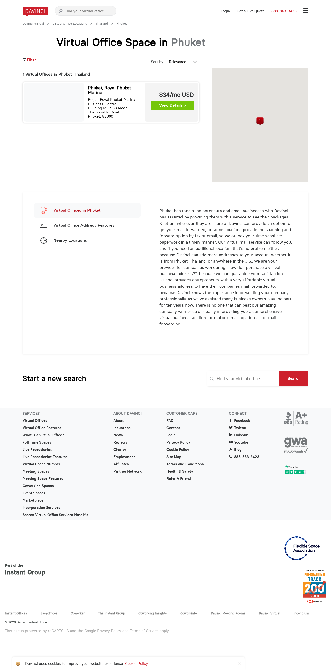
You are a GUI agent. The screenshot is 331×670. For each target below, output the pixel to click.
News (118, 435)
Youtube (241, 442)
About (118, 420)
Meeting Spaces (36, 471)
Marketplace (33, 500)
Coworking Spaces (38, 486)
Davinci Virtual (33, 23)
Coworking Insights (152, 613)
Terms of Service (144, 630)
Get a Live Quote (251, 11)
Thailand (101, 23)
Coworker (78, 613)
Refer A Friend (178, 478)
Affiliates (121, 464)
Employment (124, 457)
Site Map (173, 457)
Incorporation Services (41, 507)
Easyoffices (48, 613)
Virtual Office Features (42, 428)
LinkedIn (241, 435)
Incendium (301, 613)
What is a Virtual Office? (43, 435)
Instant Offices (16, 613)
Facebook (242, 420)
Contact (173, 428)
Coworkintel (188, 613)
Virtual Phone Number (41, 464)
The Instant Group (111, 613)
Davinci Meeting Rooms (228, 613)
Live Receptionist (37, 449)
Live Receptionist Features (45, 457)
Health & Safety (179, 471)
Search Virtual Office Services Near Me (55, 515)
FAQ (169, 420)
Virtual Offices (35, 420)
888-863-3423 (284, 11)
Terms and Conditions (185, 464)
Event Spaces (34, 493)
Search (294, 378)
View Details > (172, 105)
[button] (260, 121)
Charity (119, 449)
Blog (238, 449)
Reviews (120, 442)
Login (225, 11)
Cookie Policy (177, 449)
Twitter (240, 428)
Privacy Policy (178, 442)
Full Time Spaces (37, 442)
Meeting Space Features (43, 478)
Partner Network (127, 471)
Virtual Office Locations (69, 23)
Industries (122, 428)
